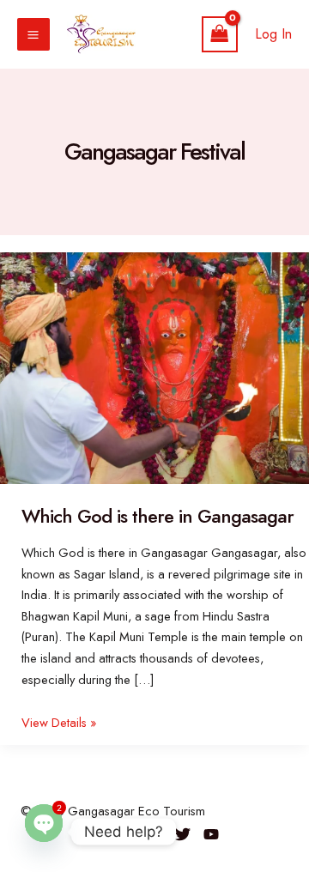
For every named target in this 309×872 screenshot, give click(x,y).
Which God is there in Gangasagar (157, 516)
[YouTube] (211, 834)
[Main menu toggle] (33, 34)
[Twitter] (183, 834)
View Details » (58, 723)
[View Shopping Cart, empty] (220, 34)
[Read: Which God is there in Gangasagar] (154, 366)
